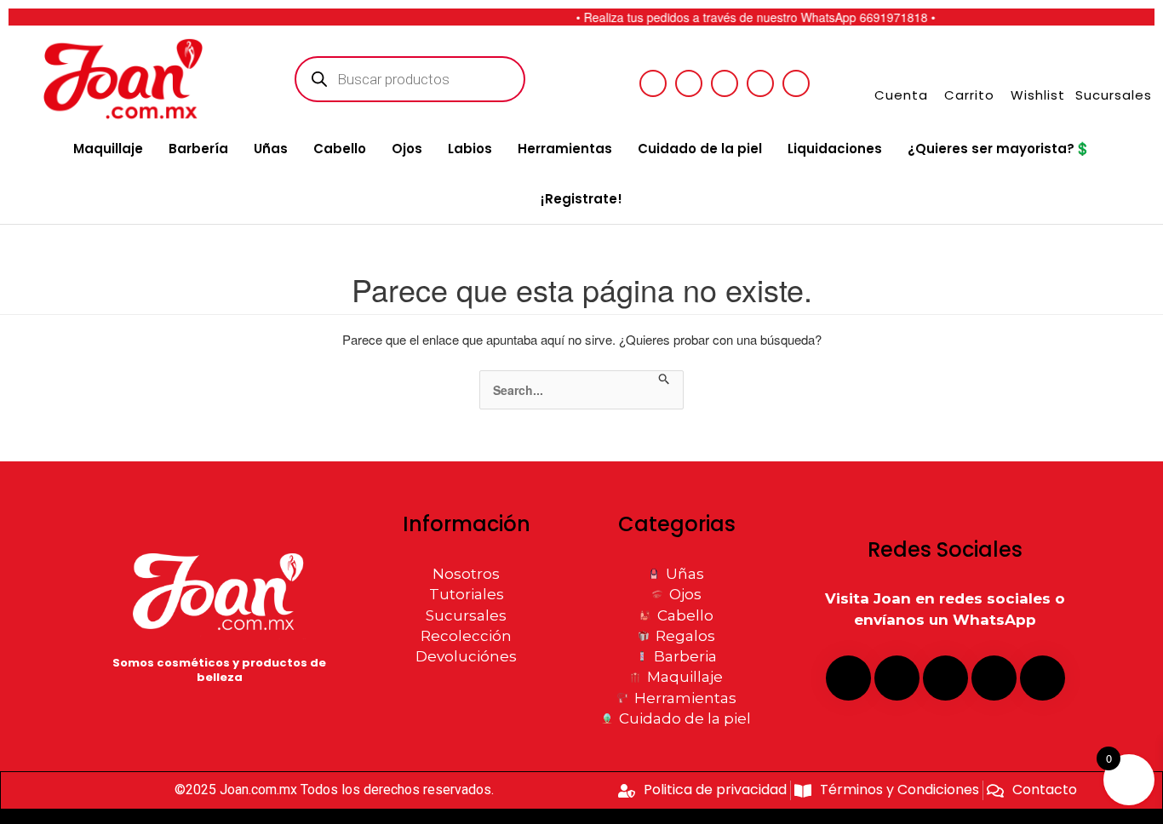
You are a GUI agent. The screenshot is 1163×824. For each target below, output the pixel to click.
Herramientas (565, 148)
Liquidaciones (835, 148)
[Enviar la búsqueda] (664, 379)
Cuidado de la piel (700, 148)
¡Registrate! (581, 199)
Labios (470, 148)
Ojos (407, 148)
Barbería (198, 148)
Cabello (339, 148)
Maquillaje (108, 148)
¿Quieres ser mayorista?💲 (999, 148)
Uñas (271, 148)
